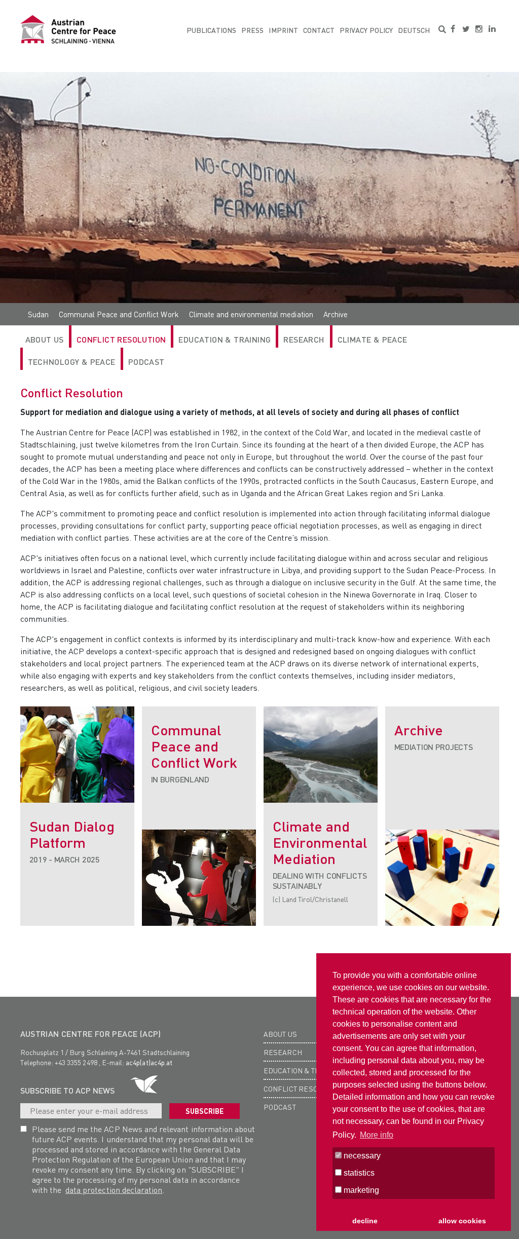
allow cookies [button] (462, 1221)
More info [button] (376, 1135)
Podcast (146, 361)
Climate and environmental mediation (251, 314)
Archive (335, 314)
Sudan (38, 314)
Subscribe (205, 1110)
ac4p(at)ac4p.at (149, 1062)
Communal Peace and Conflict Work (119, 314)
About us (281, 1033)
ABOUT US (44, 339)
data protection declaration (113, 1189)
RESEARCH (303, 339)
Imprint (283, 29)
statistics (358, 1173)
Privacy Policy (366, 29)
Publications (212, 29)
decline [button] (365, 1221)
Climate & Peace (372, 339)
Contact (319, 29)
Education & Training (224, 339)
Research (283, 1052)
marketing (360, 1190)
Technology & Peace (72, 361)
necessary (361, 1155)
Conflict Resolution (121, 339)
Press (252, 29)
